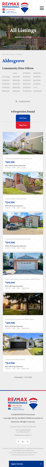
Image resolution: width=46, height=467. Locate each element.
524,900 (10, 363)
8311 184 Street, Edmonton (14, 366)
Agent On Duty (17, 464)
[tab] (23, 118)
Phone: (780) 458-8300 (23, 430)
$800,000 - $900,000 (17, 89)
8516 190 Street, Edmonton (14, 326)
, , (23, 427)
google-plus (23, 441)
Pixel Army (31, 455)
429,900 (10, 323)
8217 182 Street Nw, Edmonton (15, 165)
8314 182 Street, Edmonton (14, 206)
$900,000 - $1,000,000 (27, 89)
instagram (27, 441)
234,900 (10, 202)
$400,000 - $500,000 (17, 82)
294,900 (10, 242)
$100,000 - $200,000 (27, 75)
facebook (18, 441)
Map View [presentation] (23, 125)
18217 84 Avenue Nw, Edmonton (15, 246)
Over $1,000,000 (37, 89)
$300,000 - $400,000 (6, 82)
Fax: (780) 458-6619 (23, 432)
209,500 (10, 162)
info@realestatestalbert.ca (23, 435)
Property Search (24, 101)
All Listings (6, 77)
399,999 (10, 282)
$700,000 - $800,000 (6, 89)
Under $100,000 (16, 75)
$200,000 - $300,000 (37, 75)
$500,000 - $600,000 (27, 82)
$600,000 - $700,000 (37, 82)
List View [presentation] (22, 118)
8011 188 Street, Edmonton (14, 286)
